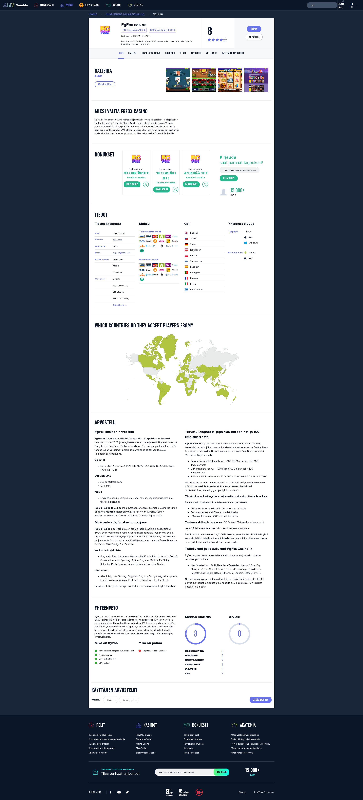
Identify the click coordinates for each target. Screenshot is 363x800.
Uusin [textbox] (109, 700)
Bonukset (117, 5)
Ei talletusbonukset (193, 739)
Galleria (132, 53)
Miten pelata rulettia (98, 752)
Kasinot (69, 5)
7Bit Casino (141, 748)
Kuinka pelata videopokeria (102, 748)
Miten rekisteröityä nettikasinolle (246, 748)
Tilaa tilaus (228, 178)
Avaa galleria (104, 84)
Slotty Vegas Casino (146, 752)
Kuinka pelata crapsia (99, 743)
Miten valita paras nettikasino (245, 735)
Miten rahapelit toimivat (242, 752)
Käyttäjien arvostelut (233, 53)
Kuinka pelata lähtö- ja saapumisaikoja (107, 739)
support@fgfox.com (121, 253)
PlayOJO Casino (144, 735)
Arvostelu (254, 37)
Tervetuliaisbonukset (193, 743)
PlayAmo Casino (144, 739)
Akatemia (138, 5)
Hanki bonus (132, 184)
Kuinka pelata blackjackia (100, 735)
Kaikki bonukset (191, 735)
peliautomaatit (47, 5)
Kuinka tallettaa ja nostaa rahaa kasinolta (250, 743)
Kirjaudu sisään (341, 6)
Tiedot (183, 53)
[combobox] (110, 700)
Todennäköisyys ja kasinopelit (245, 739)
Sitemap (242, 792)
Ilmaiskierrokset (191, 752)
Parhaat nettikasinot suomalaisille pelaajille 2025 (125, 14)
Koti (121, 53)
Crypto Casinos (92, 5)
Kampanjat (189, 748)
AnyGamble (93, 14)
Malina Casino (142, 743)
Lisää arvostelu (260, 699)
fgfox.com (117, 240)
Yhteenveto (211, 53)
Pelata (254, 28)
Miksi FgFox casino (151, 53)
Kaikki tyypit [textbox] (128, 700)
